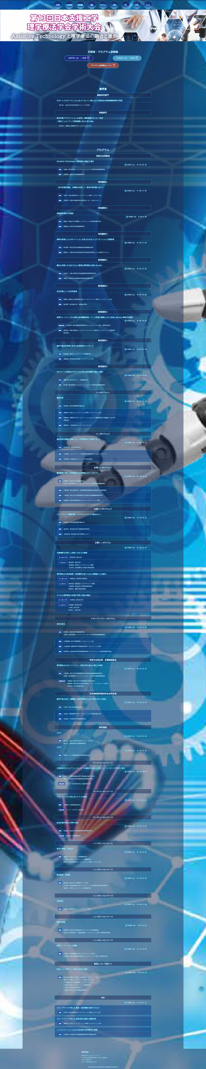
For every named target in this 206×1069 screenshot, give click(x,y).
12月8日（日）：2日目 (125, 58)
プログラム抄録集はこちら (101, 65)
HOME (58, 5)
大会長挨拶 (69, 5)
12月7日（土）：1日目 (77, 58)
